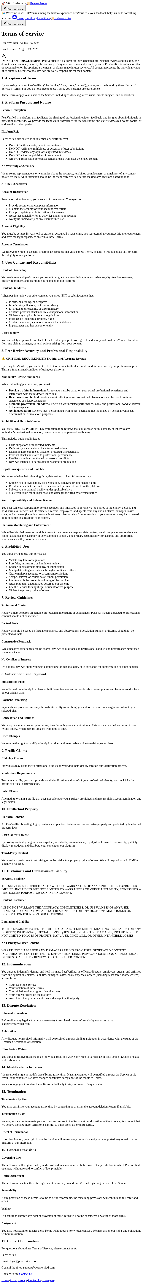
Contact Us (25, 1273)
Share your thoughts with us (33, 18)
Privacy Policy (18, 1280)
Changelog (48, 1280)
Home (5, 1280)
